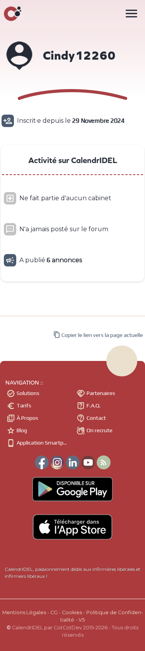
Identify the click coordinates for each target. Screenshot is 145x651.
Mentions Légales (24, 612)
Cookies (72, 612)
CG (54, 612)
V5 (81, 620)
